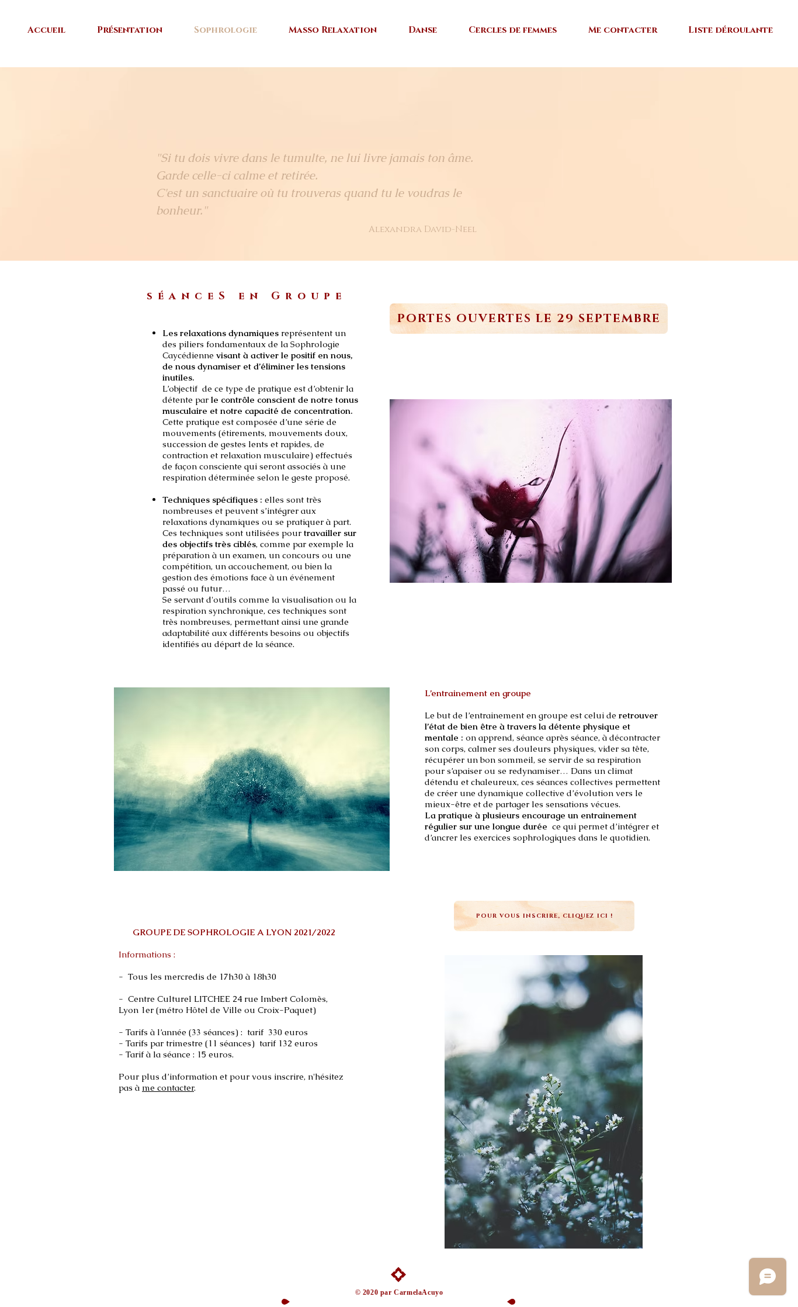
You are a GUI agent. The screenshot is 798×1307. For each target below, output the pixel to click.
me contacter (168, 1087)
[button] (531, 491)
